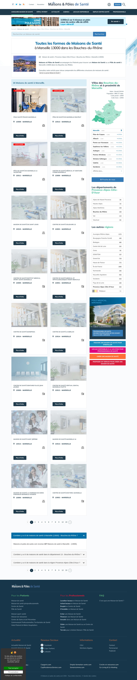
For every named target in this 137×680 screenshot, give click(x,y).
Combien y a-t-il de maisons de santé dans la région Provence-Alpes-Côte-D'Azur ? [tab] (46, 563)
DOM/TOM (107, 254)
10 (63, 522)
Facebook (48, 645)
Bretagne (107, 242)
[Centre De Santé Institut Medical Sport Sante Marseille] (29, 261)
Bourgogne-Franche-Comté (107, 238)
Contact (31, 4)
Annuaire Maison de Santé (22, 12)
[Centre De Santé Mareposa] (29, 315)
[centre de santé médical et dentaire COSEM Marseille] (68, 154)
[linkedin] (20, 4)
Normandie (107, 271)
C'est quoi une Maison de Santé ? (111, 601)
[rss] (23, 4)
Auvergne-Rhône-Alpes (107, 234)
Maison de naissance (19, 617)
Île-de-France (107, 267)
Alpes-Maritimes (107, 208)
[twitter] (16, 4)
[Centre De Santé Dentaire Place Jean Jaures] (29, 369)
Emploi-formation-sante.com (80, 665)
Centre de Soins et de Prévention (23, 619)
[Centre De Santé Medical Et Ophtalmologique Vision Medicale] (68, 261)
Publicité (112, 651)
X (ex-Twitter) (49, 648)
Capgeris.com (46, 665)
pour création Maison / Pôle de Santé (77, 630)
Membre (110, 4)
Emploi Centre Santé (101, 12)
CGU (81, 645)
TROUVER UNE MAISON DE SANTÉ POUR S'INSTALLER (107, 344)
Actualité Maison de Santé (21, 645)
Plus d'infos (20, 136)
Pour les (20, 595)
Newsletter (40, 4)
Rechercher (99, 34)
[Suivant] (70, 522)
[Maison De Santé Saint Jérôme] (29, 422)
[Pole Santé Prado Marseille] (29, 100)
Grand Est (107, 258)
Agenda (66, 12)
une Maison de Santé (70, 614)
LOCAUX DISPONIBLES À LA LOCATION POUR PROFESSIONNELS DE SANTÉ (107, 350)
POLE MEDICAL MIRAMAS (99, 301)
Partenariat (113, 648)
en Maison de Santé (74, 601)
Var (107, 216)
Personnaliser (13, 672)
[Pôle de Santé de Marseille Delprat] (68, 100)
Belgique (110, 291)
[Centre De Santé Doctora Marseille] (68, 476)
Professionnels (119, 12)
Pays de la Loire (107, 283)
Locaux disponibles (81, 12)
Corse (107, 250)
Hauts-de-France (107, 262)
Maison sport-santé (18, 614)
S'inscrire (117, 4)
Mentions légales (86, 648)
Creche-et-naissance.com (109, 665)
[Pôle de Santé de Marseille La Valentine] (29, 154)
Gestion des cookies (89, 676)
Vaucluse (107, 220)
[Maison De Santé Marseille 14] (68, 422)
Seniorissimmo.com (77, 667)
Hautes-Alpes (107, 204)
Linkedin (47, 652)
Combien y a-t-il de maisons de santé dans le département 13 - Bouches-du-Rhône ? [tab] (47, 554)
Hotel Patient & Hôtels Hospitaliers (24, 625)
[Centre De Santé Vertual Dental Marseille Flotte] (68, 369)
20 (66, 522)
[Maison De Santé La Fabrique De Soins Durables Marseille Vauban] (29, 476)
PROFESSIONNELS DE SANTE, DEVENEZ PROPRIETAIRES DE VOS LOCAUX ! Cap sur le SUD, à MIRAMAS (106, 333)
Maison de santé (17, 601)
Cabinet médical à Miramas (102, 327)
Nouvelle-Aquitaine (107, 275)
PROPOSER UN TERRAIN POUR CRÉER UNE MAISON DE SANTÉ (107, 363)
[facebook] (12, 4)
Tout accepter (13, 668)
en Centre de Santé (70, 606)
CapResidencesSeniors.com (51, 667)
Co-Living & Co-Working (108, 667)
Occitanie (107, 279)
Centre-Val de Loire (107, 246)
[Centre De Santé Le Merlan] (68, 315)
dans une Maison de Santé (73, 619)
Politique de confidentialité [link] (13, 675)
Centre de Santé (17, 606)
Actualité (55, 12)
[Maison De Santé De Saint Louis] (29, 208)
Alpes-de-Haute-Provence (107, 200)
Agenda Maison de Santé (20, 648)
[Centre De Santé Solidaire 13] (68, 208)
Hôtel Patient (42, 12)
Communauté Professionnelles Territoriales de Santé (30, 622)
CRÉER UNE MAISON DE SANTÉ (107, 356)
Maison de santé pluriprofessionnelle (25, 603)
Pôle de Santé (16, 609)
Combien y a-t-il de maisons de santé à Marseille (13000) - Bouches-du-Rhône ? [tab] (45, 536)
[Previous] (27, 522)
